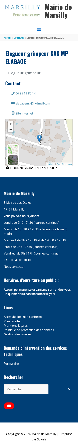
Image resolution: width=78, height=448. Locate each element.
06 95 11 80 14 (25, 93)
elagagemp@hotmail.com (32, 103)
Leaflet (50, 164)
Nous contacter (14, 267)
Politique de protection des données (29, 330)
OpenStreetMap (64, 164)
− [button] (10, 129)
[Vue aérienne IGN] (13, 160)
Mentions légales (16, 325)
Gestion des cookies (17, 334)
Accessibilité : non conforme (23, 317)
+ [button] (10, 123)
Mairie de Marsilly (58, 11)
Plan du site (12, 321)
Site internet (24, 113)
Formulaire (11, 363)
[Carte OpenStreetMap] (13, 149)
